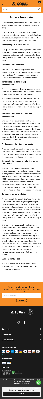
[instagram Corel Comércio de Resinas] (18, 322)
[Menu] (3, 4)
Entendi (21, 394)
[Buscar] (39, 9)
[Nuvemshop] (21, 384)
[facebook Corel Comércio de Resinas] (24, 322)
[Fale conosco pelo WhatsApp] (38, 382)
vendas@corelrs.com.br (26, 70)
